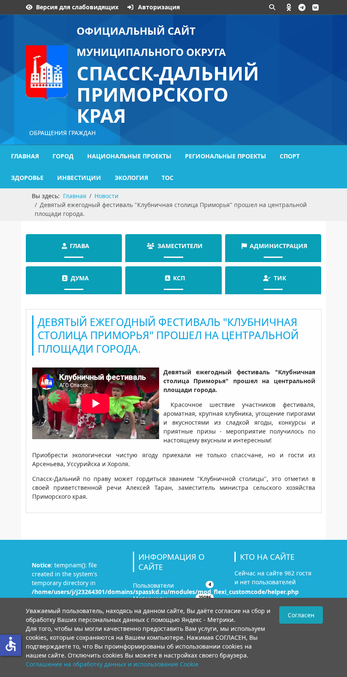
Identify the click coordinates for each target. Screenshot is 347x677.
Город (63, 156)
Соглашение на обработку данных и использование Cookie (112, 664)
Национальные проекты (129, 156)
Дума (80, 278)
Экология (131, 178)
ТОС (168, 178)
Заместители (180, 246)
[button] (289, 7)
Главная (25, 156)
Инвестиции (79, 178)
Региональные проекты (225, 156)
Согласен (301, 615)
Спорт (290, 156)
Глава (79, 246)
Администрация (278, 246)
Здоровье (27, 178)
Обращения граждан (62, 133)
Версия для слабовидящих (77, 7)
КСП (179, 278)
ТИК (280, 278)
